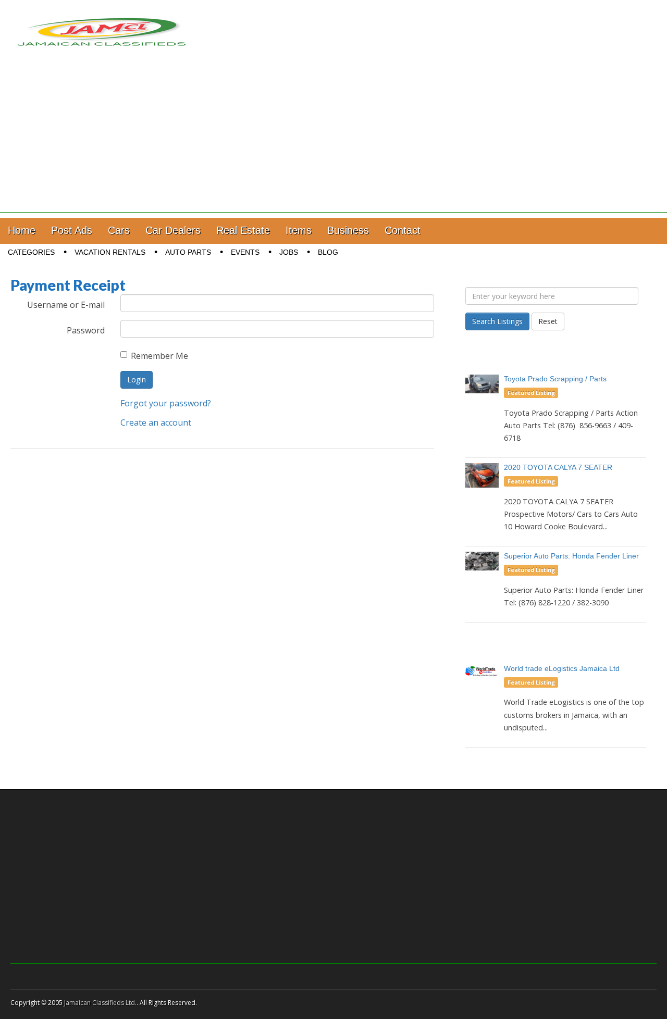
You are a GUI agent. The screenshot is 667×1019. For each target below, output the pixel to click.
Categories (31, 252)
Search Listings (497, 321)
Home (21, 230)
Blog (328, 252)
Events (245, 252)
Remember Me (159, 356)
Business (348, 230)
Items (299, 230)
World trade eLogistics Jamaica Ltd (562, 668)
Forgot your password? (165, 403)
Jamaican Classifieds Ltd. (100, 1002)
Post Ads (71, 230)
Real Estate (243, 230)
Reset (548, 321)
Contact (403, 230)
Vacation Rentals (110, 252)
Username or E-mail (66, 304)
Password (86, 330)
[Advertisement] (333, 140)
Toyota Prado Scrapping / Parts (555, 379)
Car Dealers (173, 230)
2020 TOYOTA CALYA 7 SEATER (558, 467)
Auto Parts (188, 252)
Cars (119, 230)
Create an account (155, 422)
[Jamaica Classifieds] (101, 25)
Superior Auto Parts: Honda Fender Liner (571, 556)
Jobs (288, 252)
